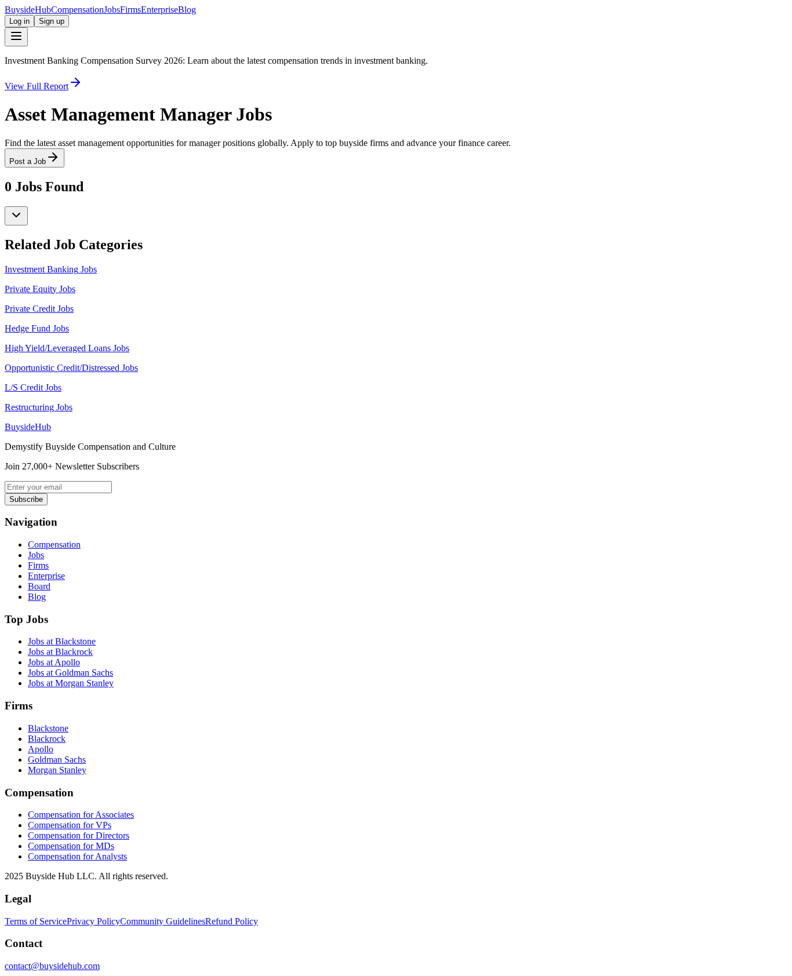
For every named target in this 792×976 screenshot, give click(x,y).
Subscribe (26, 499)
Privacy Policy (93, 921)
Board (39, 586)
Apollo (40, 749)
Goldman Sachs (57, 759)
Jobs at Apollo (54, 662)
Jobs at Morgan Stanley (71, 683)
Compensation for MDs (71, 846)
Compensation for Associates (81, 815)
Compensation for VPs (69, 825)
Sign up (51, 21)
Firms (130, 9)
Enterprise (159, 9)
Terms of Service (36, 921)
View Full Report (36, 86)
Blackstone (48, 728)
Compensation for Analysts (77, 856)
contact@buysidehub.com (52, 966)
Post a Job (27, 161)
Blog (187, 9)
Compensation (77, 9)
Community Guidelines (162, 921)
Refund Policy (231, 921)
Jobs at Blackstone (62, 641)
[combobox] (16, 215)
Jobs (112, 9)
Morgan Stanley (57, 770)
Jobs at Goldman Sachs (70, 673)
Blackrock (47, 739)
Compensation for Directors (78, 835)
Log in (19, 21)
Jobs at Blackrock (60, 652)
